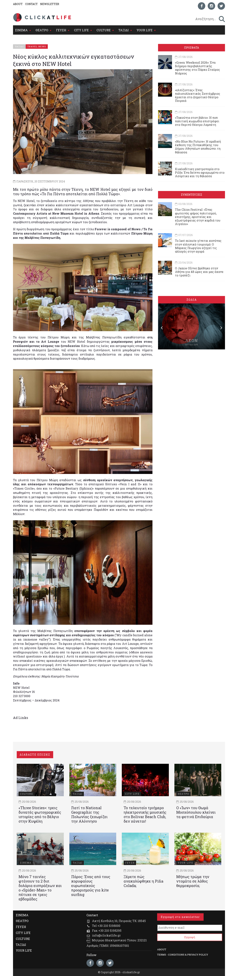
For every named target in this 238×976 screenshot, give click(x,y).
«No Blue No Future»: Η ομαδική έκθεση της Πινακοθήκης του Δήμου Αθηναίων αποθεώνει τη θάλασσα (198, 146)
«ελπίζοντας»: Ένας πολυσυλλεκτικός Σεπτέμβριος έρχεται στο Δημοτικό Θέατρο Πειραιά (197, 95)
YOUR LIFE (144, 30)
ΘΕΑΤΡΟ (42, 30)
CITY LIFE (81, 30)
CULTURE (104, 30)
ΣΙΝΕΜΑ (21, 30)
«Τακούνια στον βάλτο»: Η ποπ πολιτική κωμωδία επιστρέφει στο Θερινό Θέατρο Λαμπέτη (197, 121)
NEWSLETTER (49, 4)
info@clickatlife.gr (106, 935)
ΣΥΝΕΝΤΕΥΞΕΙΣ (191, 194)
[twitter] (221, 6)
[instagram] (211, 6)
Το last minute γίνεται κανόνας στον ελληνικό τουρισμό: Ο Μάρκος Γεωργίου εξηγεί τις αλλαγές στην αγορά (198, 246)
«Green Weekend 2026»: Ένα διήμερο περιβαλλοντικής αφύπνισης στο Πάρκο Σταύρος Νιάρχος (197, 67)
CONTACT (31, 4)
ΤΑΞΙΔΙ (123, 30)
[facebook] (201, 6)
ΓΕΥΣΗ (61, 30)
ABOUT (18, 4)
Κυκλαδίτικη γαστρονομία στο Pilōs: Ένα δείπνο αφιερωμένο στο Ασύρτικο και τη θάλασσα (199, 172)
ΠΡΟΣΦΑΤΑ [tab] (191, 47)
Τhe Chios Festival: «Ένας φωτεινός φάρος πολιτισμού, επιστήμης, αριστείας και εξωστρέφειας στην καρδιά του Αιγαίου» (197, 217)
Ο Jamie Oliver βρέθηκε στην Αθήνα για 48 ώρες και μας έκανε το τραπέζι (199, 271)
